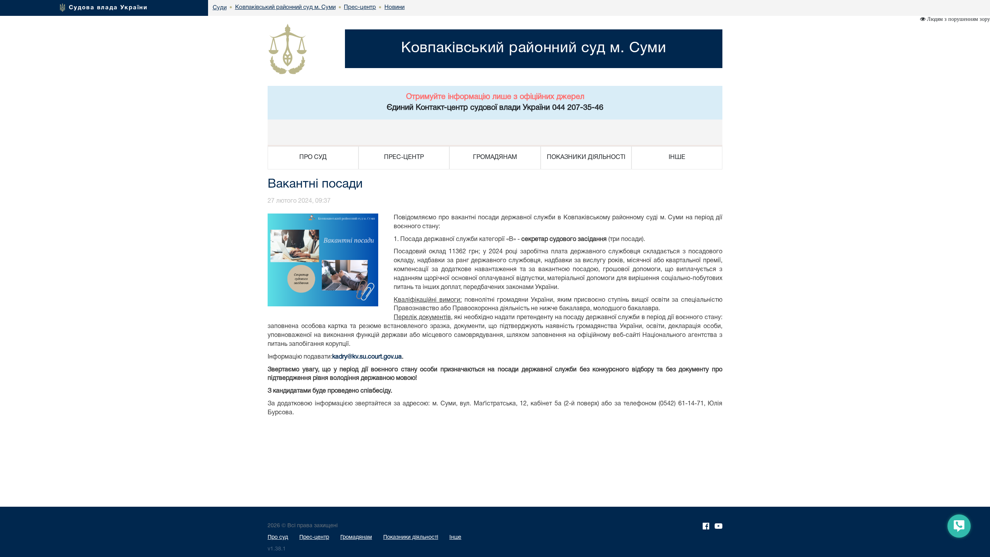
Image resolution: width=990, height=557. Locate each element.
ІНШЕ (677, 157)
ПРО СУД (313, 157)
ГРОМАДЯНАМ (495, 157)
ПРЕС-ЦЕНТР (404, 157)
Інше (455, 537)
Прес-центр (314, 537)
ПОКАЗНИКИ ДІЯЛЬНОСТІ (586, 157)
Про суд (278, 537)
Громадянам (356, 537)
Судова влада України (108, 7)
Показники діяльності (410, 537)
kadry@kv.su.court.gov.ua (367, 357)
